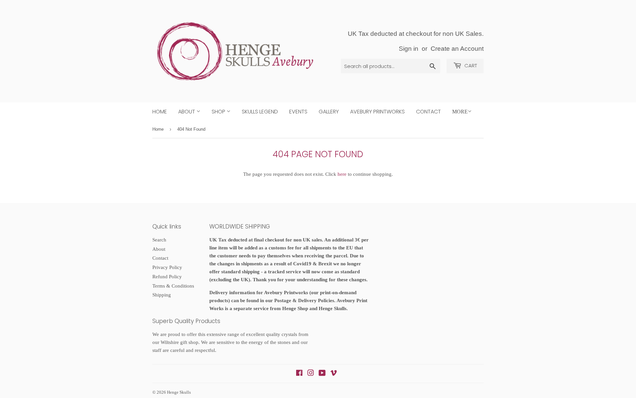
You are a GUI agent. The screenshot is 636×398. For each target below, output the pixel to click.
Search (159, 239)
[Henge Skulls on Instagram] (310, 373)
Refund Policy (167, 276)
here (342, 174)
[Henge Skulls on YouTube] (322, 373)
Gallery (329, 111)
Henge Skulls (179, 392)
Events (298, 111)
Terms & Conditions (173, 286)
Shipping (161, 295)
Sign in (408, 48)
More (460, 111)
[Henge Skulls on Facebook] (299, 373)
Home (159, 111)
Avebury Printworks (377, 111)
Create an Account (457, 48)
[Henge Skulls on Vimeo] (333, 373)
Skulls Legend (260, 111)
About (187, 111)
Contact (428, 111)
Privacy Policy (167, 267)
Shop (219, 111)
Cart (470, 65)
